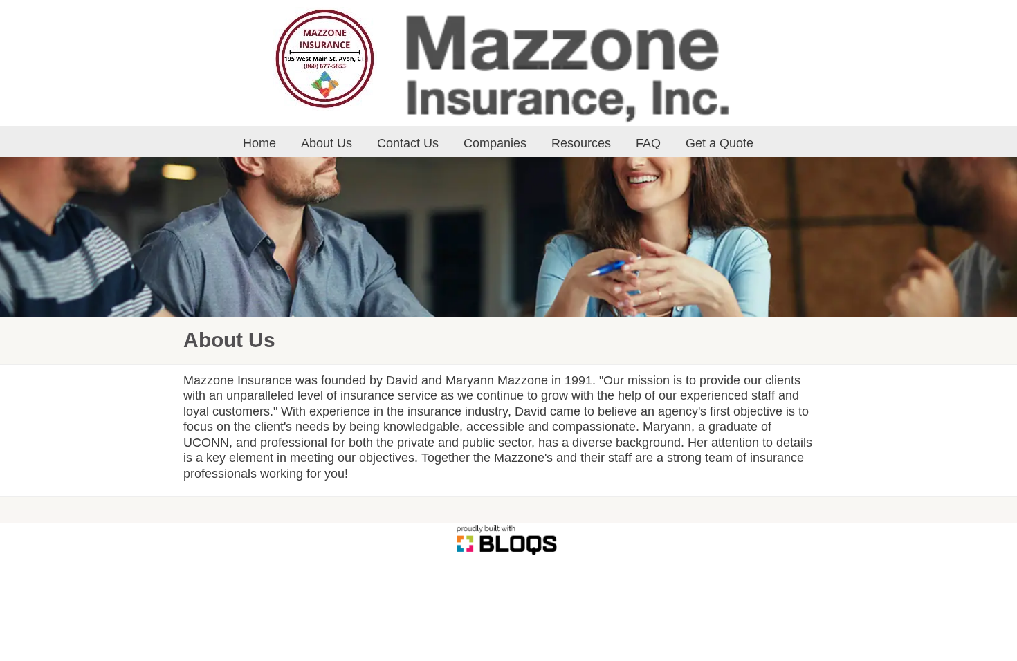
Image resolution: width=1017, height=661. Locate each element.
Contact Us (408, 143)
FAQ (648, 143)
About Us (326, 143)
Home (259, 143)
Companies (495, 143)
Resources (581, 143)
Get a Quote (719, 143)
